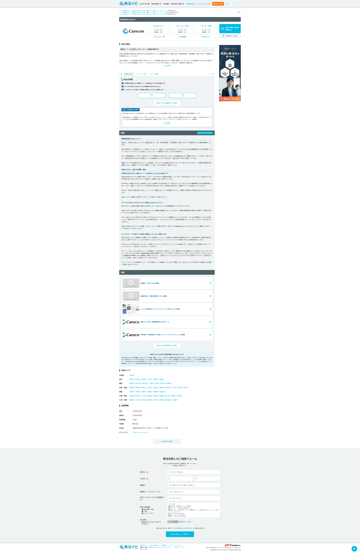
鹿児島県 (168, 400)
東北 (120, 379)
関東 (120, 383)
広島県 (131, 396)
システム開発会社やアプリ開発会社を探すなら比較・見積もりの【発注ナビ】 (139, 10)
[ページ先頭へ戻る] (354, 549)
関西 (120, 391)
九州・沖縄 (123, 400)
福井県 (185, 387)
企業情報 (183, 37)
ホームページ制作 (164, 12)
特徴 (151, 95)
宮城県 (155, 379)
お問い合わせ (144, 549)
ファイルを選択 (173, 522)
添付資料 (143, 520)
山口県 (143, 396)
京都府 (143, 391)
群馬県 (169, 383)
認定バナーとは (179, 547)
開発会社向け (153, 547)
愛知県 (131, 387)
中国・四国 (123, 396)
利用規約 (176, 528)
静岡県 (137, 387)
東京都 (131, 383)
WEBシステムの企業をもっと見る (166, 103)
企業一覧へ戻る (167, 441)
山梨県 (155, 387)
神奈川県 (138, 383)
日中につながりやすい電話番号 (152, 497)
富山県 (179, 387)
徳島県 (161, 396)
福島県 (161, 379)
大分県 (137, 400)
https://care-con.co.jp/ (140, 432)
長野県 (161, 387)
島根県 (155, 396)
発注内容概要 (145, 507)
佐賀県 (143, 400)
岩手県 (137, 379)
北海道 (121, 375)
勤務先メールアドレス (148, 491)
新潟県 (167, 387)
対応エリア (206, 37)
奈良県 (149, 391)
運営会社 (142, 545)
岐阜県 (143, 387)
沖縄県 (175, 400)
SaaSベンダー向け (164, 547)
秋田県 (143, 379)
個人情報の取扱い (187, 528)
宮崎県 (161, 400)
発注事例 (166, 4)
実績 (182, 95)
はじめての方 (144, 4)
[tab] (129, 74)
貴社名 (142, 472)
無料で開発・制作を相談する (232, 28)
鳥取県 (149, 396)
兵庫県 (137, 391)
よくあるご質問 (153, 545)
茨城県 (157, 383)
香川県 (167, 396)
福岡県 (131, 400)
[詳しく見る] (230, 73)
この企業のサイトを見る (231, 36)
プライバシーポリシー (176, 545)
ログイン (228, 4)
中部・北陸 (123, 387)
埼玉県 (145, 383)
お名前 (142, 478)
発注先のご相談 (218, 4)
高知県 (179, 396)
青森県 (131, 379)
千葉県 (151, 383)
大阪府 (131, 391)
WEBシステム (163, 10)
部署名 (142, 485)
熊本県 (155, 400)
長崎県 (149, 400)
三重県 (149, 387)
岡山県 (137, 396)
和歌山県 (162, 391)
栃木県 (163, 383)
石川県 (173, 387)
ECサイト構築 (163, 14)
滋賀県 (155, 391)
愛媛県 (173, 396)
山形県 (149, 379)
